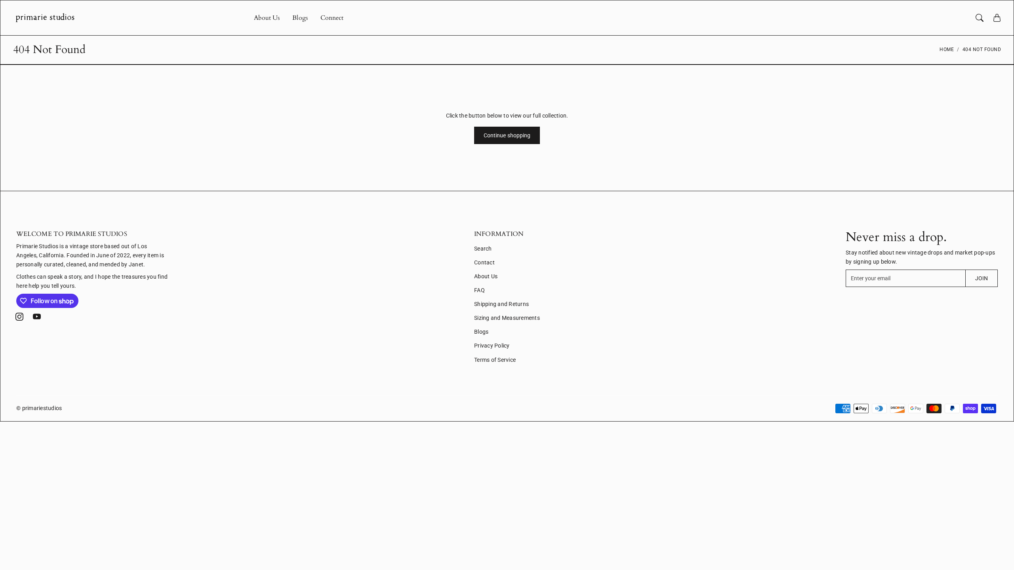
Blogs (300, 17)
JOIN (981, 278)
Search (483, 248)
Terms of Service (495, 360)
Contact (484, 262)
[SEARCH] (979, 18)
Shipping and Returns (501, 304)
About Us (267, 17)
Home (947, 49)
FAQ (479, 290)
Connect (332, 17)
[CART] (997, 18)
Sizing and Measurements (507, 318)
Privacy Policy (492, 345)
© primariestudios (39, 408)
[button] (19, 316)
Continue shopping (507, 135)
